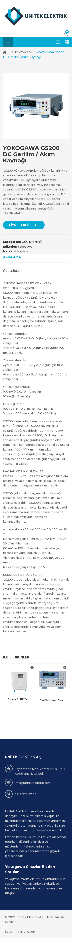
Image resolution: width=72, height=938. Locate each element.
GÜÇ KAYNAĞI (21, 52)
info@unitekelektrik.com (33, 783)
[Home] (5, 52)
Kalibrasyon (26, 931)
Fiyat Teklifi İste (23, 225)
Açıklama (12, 257)
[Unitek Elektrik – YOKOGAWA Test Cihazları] (36, 16)
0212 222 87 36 (25, 794)
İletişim (10, 931)
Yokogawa (25, 246)
